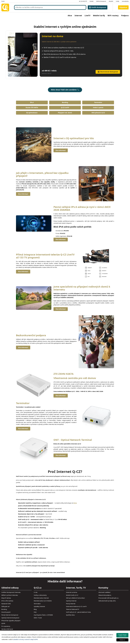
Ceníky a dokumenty (40, 595)
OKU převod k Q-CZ (98, 113)
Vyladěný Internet (39, 606)
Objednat (123, 7)
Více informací (61, 150)
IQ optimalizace (31, 113)
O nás (35, 592)
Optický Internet (71, 601)
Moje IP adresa (6, 598)
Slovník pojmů (5, 612)
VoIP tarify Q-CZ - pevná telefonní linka (78, 612)
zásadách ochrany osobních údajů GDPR (25, 639)
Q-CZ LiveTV (65, 108)
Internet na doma (71, 592)
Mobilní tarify (99, 15)
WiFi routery (113, 15)
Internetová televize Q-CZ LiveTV (76, 606)
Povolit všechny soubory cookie (122, 635)
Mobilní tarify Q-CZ (72, 595)
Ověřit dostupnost (98, 7)
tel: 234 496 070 (83, 1)
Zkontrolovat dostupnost (109, 72)
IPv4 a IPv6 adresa (7, 601)
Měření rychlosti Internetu (9, 595)
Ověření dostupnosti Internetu (11, 592)
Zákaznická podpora (104, 595)
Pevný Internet (70, 603)
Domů (2, 1)
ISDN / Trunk (38, 618)
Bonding (65, 102)
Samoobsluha (125, 1)
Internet (78, 15)
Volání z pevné (98, 108)
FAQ (35, 612)
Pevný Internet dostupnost (9, 615)
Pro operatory (5, 626)
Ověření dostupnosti (101, 1)
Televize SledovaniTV (72, 609)
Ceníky (117, 1)
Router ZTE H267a (32, 108)
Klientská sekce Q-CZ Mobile (43, 601)
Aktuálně (111, 1)
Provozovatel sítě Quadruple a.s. (108, 598)
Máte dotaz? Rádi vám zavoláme (64, 90)
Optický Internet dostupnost (10, 618)
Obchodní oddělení (104, 592)
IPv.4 (32, 102)
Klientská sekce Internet (41, 598)
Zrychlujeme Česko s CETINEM (43, 615)
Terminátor (98, 102)
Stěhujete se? (5, 606)
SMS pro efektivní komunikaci (75, 598)
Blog (35, 609)
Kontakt (91, 1)
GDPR (3, 623)
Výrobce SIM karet (7, 629)
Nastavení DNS (6, 603)
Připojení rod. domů (65, 113)
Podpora (125, 15)
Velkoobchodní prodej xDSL (107, 601)
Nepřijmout (122, 640)
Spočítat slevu (70, 615)
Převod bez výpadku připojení (10, 620)
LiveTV (87, 15)
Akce (70, 15)
